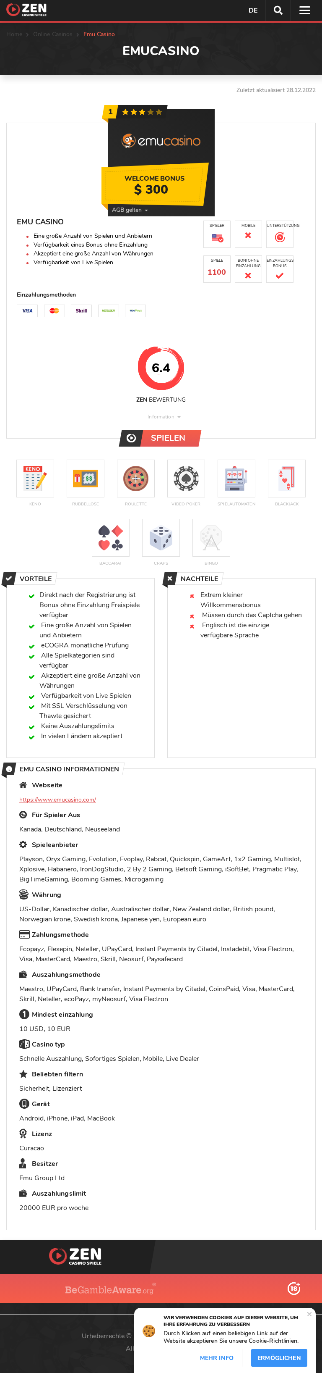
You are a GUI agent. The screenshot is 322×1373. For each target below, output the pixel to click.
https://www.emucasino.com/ (57, 800)
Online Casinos (53, 34)
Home (14, 34)
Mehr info (217, 1358)
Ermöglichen (279, 1358)
